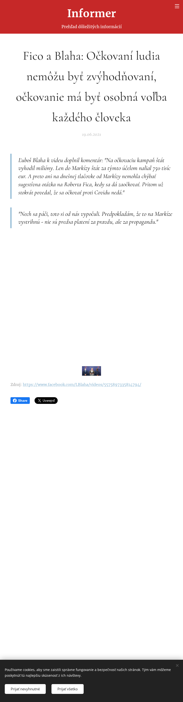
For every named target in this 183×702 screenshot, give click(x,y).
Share (22, 400)
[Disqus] (91, 470)
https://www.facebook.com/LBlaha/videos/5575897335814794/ (82, 384)
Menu (177, 6)
